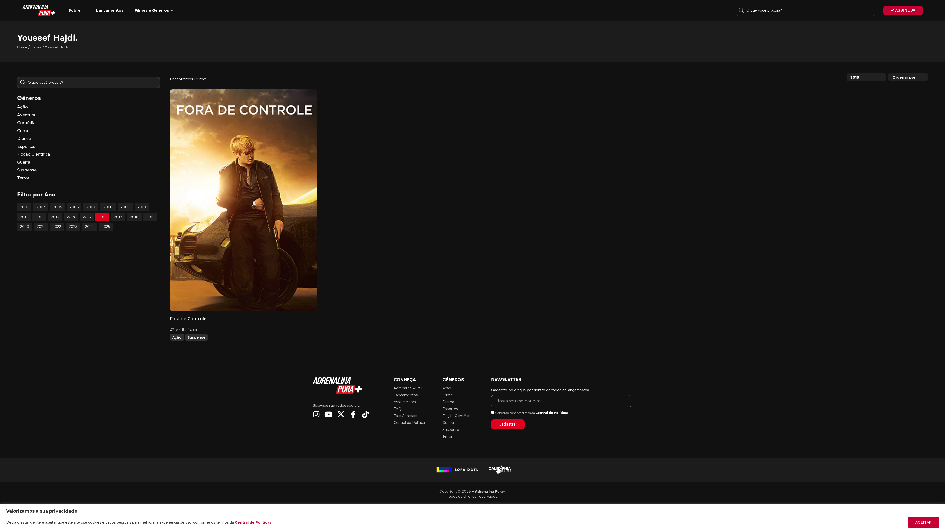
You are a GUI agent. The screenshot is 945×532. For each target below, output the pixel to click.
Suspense (196, 337)
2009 (125, 207)
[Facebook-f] (353, 414)
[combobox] (866, 77)
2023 (73, 226)
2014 (71, 217)
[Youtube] (328, 414)
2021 (41, 226)
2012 (39, 217)
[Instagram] (316, 414)
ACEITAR (923, 522)
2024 (89, 226)
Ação (177, 337)
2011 (24, 217)
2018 (134, 217)
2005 (57, 207)
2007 (90, 207)
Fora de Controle (188, 318)
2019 (150, 217)
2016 (102, 217)
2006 (74, 207)
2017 (118, 217)
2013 (55, 217)
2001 (24, 207)
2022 (57, 226)
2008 (108, 207)
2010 (142, 207)
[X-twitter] (341, 414)
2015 (87, 217)
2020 (24, 226)
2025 (106, 226)
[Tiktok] (365, 414)
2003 (40, 207)
